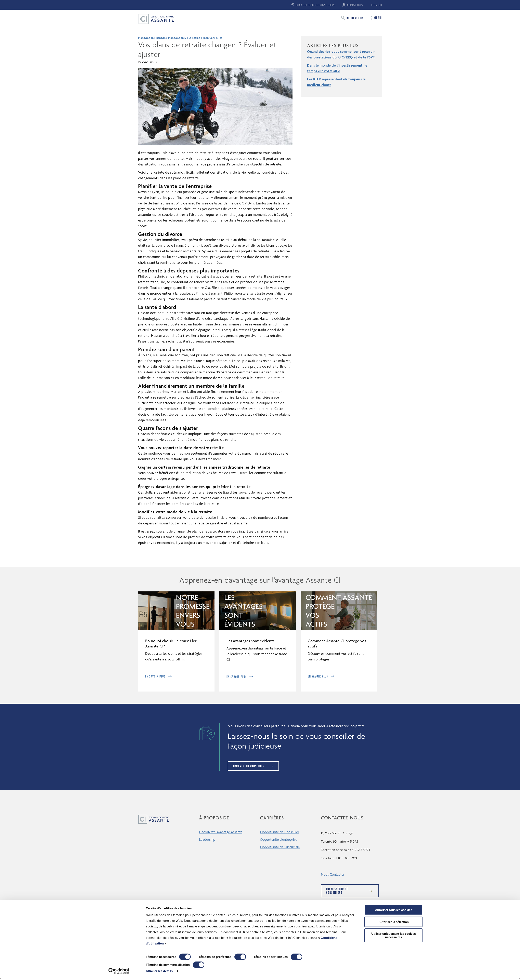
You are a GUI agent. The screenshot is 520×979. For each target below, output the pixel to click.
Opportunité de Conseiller (279, 832)
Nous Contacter (332, 874)
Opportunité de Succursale (280, 847)
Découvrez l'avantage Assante (220, 832)
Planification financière (152, 37)
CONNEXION (355, 4)
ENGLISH (376, 4)
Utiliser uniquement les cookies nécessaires (393, 935)
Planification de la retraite (185, 37)
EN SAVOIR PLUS (155, 676)
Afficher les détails (159, 971)
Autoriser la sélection (393, 921)
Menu (378, 18)
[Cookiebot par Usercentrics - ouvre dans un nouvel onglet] (119, 971)
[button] (352, 18)
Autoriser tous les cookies (393, 910)
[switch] (240, 957)
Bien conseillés (212, 37)
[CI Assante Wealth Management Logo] (153, 19)
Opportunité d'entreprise (278, 839)
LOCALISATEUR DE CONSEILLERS (315, 4)
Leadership (207, 839)
